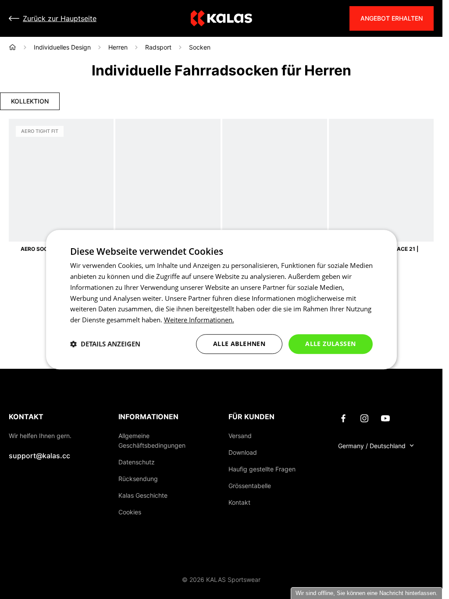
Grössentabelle (249, 485)
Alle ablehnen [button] (239, 343)
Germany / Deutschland (372, 445)
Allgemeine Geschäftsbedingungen (151, 440)
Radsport (158, 47)
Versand (240, 435)
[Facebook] (343, 417)
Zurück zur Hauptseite (59, 18)
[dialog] (221, 299)
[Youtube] (385, 417)
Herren (118, 47)
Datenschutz (136, 462)
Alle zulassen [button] (330, 343)
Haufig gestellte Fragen (262, 469)
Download (242, 452)
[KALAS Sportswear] (221, 19)
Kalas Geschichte (142, 495)
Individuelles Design (62, 47)
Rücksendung (138, 478)
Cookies (129, 512)
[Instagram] (364, 417)
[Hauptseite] (12, 47)
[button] (105, 344)
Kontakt (239, 502)
